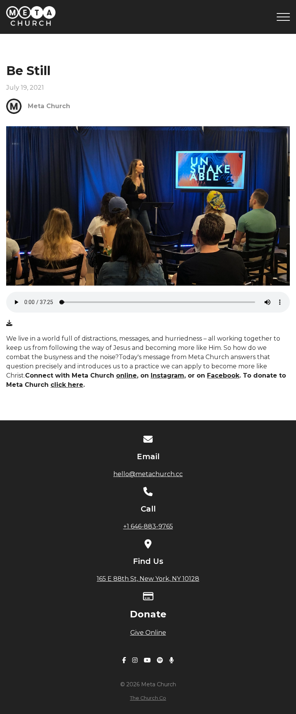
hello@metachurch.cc (148, 474)
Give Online (148, 632)
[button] (283, 16)
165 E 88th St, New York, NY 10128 (148, 578)
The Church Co (148, 698)
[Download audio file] (9, 323)
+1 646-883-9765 (148, 526)
